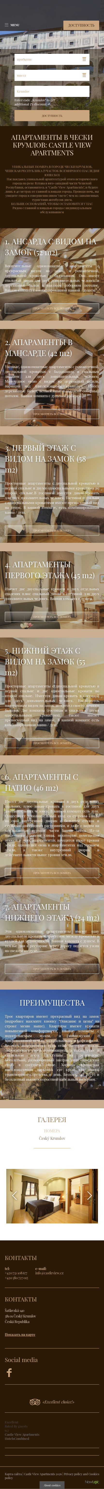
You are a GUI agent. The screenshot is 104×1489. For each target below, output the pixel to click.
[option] (52, 274)
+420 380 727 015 (16, 1278)
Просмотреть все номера (52, 308)
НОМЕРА (52, 1130)
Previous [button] (14, 1195)
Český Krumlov (52, 1138)
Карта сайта (13, 1474)
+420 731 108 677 (16, 1273)
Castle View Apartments (22, 1434)
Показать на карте (20, 1334)
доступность (81, 25)
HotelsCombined (17, 1438)
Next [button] (89, 1195)
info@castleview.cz (49, 1273)
